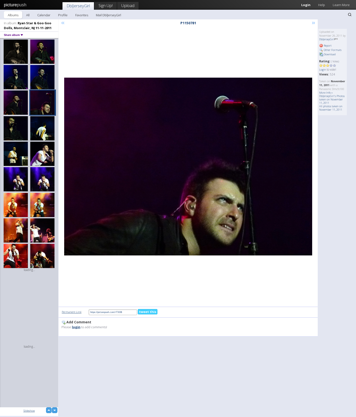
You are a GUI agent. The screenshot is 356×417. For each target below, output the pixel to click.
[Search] (350, 14)
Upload (127, 5)
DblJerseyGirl (78, 5)
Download (329, 54)
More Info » (326, 92)
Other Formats (332, 50)
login (76, 327)
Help (321, 5)
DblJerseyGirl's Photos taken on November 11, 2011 (332, 99)
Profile (63, 15)
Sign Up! (106, 5)
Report (327, 45)
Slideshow (29, 410)
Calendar (43, 15)
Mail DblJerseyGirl (108, 15)
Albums (13, 15)
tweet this (147, 312)
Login (305, 5)
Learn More (341, 5)
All (28, 15)
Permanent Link (71, 312)
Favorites (81, 15)
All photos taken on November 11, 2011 (330, 107)
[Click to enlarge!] (188, 166)
